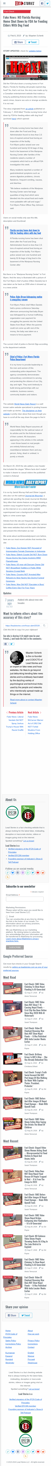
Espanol (8, 1356)
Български (10, 1353)
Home (8, 1331)
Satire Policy (10, 1340)
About (30, 1331)
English (31, 1353)
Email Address (13, 895)
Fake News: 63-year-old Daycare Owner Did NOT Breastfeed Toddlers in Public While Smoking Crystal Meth (25, 567)
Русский (31, 1359)
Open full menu (4, 3)
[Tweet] (47, 3)
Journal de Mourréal (34, 496)
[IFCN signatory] (25, 1424)
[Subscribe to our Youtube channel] (38, 872)
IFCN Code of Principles (10, 1335)
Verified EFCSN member (18, 855)
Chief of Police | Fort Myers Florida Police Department (24, 358)
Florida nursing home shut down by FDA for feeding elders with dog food (25, 232)
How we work (33, 1334)
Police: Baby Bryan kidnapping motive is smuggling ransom (26, 298)
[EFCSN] (25, 1440)
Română (9, 1359)
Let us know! (28, 841)
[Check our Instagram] (23, 872)
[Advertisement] (25, 765)
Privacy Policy (34, 1340)
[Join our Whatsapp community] (28, 872)
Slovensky (9, 1363)
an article (29, 109)
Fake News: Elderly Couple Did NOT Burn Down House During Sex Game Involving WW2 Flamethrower (26, 557)
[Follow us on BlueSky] (12, 872)
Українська (32, 1363)
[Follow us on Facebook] (18, 872)
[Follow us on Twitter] (33, 872)
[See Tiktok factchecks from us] (7, 872)
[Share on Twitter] (11, 644)
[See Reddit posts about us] (43, 872)
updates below (35, 51)
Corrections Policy (13, 1344)
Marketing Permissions (16, 907)
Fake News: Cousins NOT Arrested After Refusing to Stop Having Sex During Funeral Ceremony (25, 577)
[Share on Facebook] (5, 644)
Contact (31, 1347)
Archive (8, 1347)
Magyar (31, 1356)
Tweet (33, 42)
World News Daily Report (25, 404)
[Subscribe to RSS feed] (7, 877)
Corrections (33, 1344)
